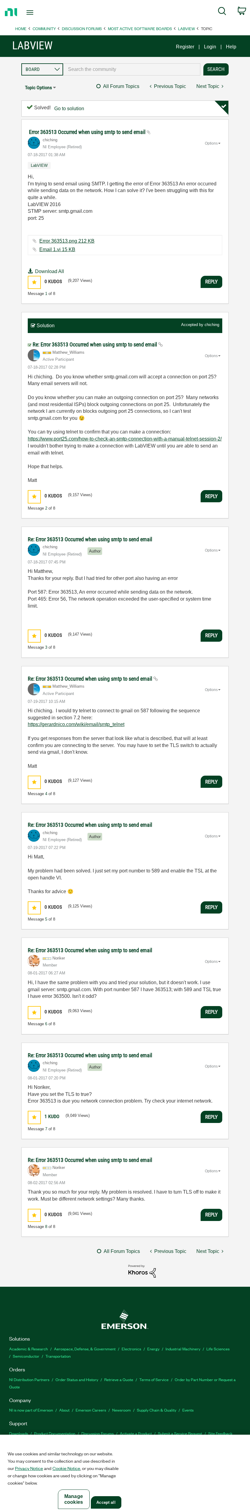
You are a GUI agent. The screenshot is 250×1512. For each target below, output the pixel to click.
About (64, 1410)
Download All (49, 271)
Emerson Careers (91, 1410)
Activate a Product (136, 1433)
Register (185, 46)
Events (188, 1410)
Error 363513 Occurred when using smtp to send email (88, 132)
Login (210, 46)
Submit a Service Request (180, 1433)
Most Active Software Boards (140, 28)
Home (21, 28)
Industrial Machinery (183, 1349)
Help (231, 46)
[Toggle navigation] (37, 12)
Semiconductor (26, 1356)
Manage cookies (73, 1499)
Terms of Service (154, 1379)
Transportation (58, 1356)
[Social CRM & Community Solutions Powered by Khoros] (142, 1270)
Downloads (18, 1433)
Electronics (131, 1349)
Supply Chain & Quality (156, 1410)
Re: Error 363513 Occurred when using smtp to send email (95, 344)
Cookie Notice (66, 1468)
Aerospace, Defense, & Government (85, 1349)
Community (44, 28)
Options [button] (211, 143)
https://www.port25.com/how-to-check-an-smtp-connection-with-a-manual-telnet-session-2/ (125, 438)
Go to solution (69, 108)
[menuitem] (222, 12)
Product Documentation (54, 1433)
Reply (211, 282)
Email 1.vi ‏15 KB (57, 249)
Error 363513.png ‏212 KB (67, 241)
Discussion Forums (82, 28)
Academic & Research (28, 1349)
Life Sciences (218, 1349)
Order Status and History (76, 1379)
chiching (212, 324)
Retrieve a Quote (118, 1379)
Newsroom (121, 1410)
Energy (153, 1349)
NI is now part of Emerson (31, 1410)
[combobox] (131, 69)
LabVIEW (186, 28)
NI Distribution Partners (29, 1379)
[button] (34, 282)
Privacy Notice (29, 1468)
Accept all (105, 1502)
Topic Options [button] (38, 87)
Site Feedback (220, 1433)
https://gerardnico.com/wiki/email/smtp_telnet (76, 724)
